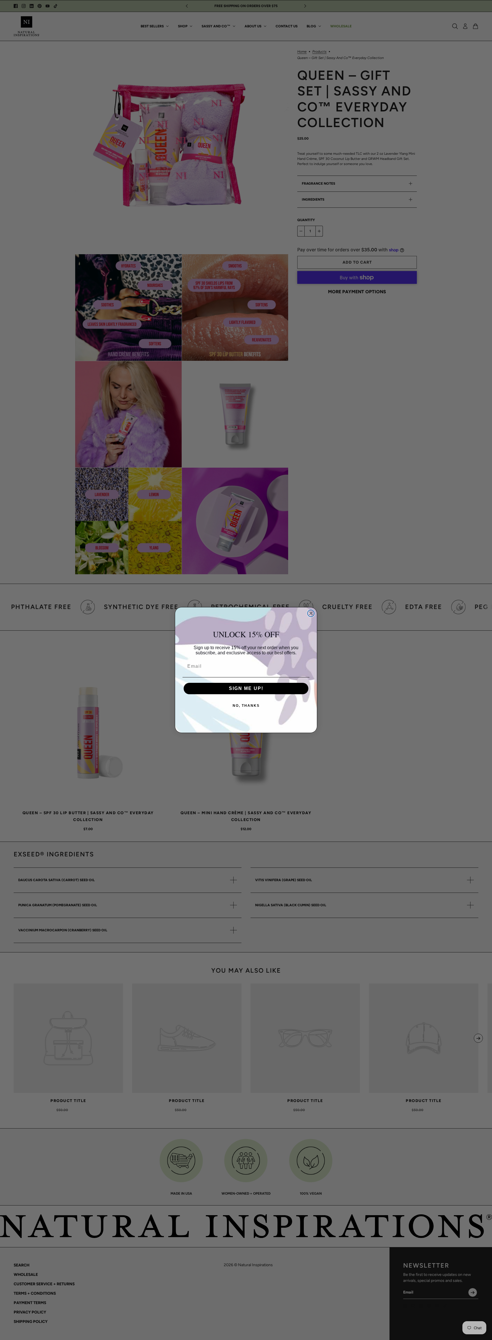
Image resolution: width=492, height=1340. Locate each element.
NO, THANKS (246, 706)
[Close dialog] (311, 613)
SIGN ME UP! (246, 688)
